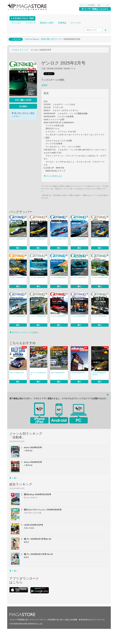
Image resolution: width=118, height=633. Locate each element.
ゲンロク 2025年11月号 (18, 316)
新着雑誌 (62, 23)
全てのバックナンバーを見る (24, 332)
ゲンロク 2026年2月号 (58, 277)
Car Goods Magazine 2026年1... (99, 373)
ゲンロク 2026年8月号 (38, 239)
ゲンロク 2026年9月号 (17, 239)
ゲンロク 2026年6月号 (78, 239)
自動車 (44, 85)
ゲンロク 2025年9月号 (58, 316)
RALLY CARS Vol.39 (17, 372)
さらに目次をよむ (54, 176)
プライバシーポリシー (38, 620)
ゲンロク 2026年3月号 (38, 277)
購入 (18, 248)
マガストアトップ (20, 50)
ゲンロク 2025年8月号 (78, 316)
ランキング (30, 23)
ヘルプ (107, 5)
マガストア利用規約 (17, 620)
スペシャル (76, 23)
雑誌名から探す (47, 23)
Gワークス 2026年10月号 (38, 373)
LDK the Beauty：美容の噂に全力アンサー (44, 39)
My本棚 (91, 5)
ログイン (83, 5)
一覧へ (14, 478)
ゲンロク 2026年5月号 (99, 239)
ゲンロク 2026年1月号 (78, 277)
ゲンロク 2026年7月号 (58, 239)
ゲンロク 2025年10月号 (38, 316)
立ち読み (23, 106)
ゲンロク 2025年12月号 (100, 277)
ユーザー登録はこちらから (96, 9)
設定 (99, 5)
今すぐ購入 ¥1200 (23, 100)
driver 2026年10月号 (57, 372)
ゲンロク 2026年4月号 (17, 277)
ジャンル (16, 23)
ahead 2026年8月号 (78, 372)
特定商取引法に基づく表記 (58, 620)
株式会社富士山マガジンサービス (92, 620)
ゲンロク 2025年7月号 (99, 316)
